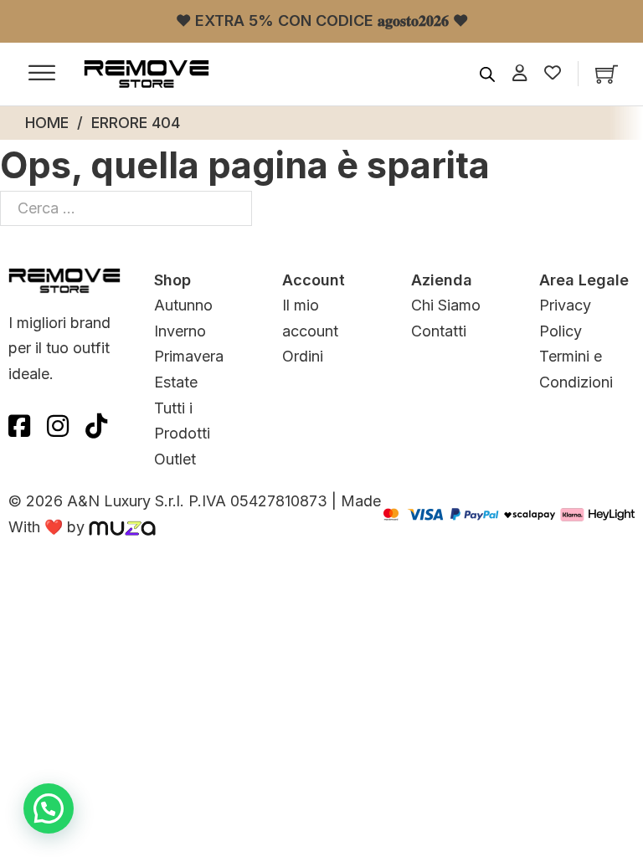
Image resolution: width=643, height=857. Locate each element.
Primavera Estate (189, 369)
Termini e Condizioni (576, 369)
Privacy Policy (565, 318)
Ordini (302, 356)
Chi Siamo (446, 305)
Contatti (438, 331)
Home (47, 122)
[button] (48, 808)
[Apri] (41, 73)
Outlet (175, 459)
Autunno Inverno (183, 318)
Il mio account (310, 318)
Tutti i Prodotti (182, 421)
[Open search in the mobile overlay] (487, 73)
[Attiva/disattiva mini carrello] (606, 74)
